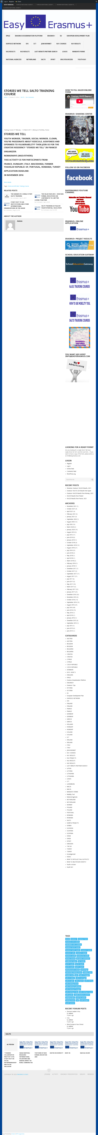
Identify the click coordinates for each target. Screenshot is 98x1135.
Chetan (13, 1134)
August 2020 (71, 522)
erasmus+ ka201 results (73, 950)
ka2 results (81, 961)
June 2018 (70, 553)
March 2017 (70, 587)
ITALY (68, 745)
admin (5, 97)
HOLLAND (70, 724)
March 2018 (70, 561)
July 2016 (69, 607)
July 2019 (69, 535)
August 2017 (71, 576)
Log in (69, 466)
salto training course (72, 983)
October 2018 (71, 542)
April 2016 (70, 615)
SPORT (53, 59)
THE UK (69, 846)
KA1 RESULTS (76, 44)
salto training (89, 981)
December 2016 (71, 594)
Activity (55, 1074)
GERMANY (70, 714)
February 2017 (71, 589)
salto (76, 975)
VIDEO (69, 857)
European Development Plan (78, 36)
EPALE (8, 36)
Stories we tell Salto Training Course (18, 186)
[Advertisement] (47, 76)
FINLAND (69, 703)
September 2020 (72, 519)
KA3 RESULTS (25, 52)
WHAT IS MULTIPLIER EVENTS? (76, 862)
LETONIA (69, 771)
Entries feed (70, 468)
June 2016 (70, 610)
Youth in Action (71, 864)
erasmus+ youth (70, 955)
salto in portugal (81, 978)
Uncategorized (66, 59)
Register (69, 463)
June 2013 (70, 631)
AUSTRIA (69, 638)
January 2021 (71, 516)
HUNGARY (70, 727)
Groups (82, 1074)
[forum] (47, 1074)
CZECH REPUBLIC (72, 664)
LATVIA (69, 768)
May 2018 (70, 555)
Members (90, 1074)
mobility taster (87, 972)
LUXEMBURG (71, 784)
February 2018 (71, 563)
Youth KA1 (82, 59)
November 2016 (71, 597)
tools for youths (81, 997)
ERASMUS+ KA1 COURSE (73, 944)
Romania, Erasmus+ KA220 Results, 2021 (79, 488)
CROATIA (70, 654)
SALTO (43, 59)
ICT (34, 44)
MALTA (69, 786)
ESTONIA (70, 688)
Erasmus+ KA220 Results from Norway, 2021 (80, 493)
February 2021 (71, 514)
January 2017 (71, 592)
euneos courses (70, 958)
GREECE (69, 719)
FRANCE (69, 708)
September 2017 (72, 574)
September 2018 (72, 545)
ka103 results (70, 967)
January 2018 (71, 566)
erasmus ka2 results (83, 955)
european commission (83, 958)
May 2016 (70, 612)
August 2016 (71, 605)
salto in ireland (70, 978)
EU (61, 36)
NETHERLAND (31, 59)
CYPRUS (69, 659)
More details (7, 182)
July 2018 (69, 550)
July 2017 (69, 579)
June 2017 (70, 581)
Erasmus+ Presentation (68, 1074)
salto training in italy (72, 992)
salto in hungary (84, 975)
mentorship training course (74, 972)
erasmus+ (74, 939)
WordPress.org (71, 474)
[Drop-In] (71, 1045)
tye (77, 1000)
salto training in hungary (73, 989)
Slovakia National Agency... (12, 8)
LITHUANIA (70, 773)
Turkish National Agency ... (25, 4)
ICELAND (69, 732)
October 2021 (71, 509)
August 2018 (71, 548)
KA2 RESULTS (10, 52)
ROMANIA (70, 815)
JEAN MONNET (46, 44)
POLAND (69, 807)
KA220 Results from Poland (75, 496)
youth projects (84, 1000)
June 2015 (70, 628)
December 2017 (71, 568)
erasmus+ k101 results (72, 942)
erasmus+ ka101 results (73, 947)
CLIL (68, 1018)
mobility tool (69, 975)
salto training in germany (73, 986)
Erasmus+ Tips (71, 685)
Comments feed (71, 471)
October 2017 (71, 571)
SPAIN (69, 836)
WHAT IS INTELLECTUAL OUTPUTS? (78, 859)
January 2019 (71, 540)
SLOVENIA (70, 831)
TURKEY (69, 849)
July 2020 (69, 524)
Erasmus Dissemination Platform (28, 36)
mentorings (84, 969)
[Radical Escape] (87, 1045)
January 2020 (71, 529)
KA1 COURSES (61, 44)
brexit (67, 939)
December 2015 (71, 620)
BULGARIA (70, 649)
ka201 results (79, 967)
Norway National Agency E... (66, 4)
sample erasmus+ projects (81, 995)
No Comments (30, 97)
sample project (70, 997)
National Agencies (13, 59)
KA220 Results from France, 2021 (77, 498)
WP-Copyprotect (20, 1134)
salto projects (79, 981)
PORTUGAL (70, 812)
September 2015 (72, 623)
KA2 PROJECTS (71, 758)
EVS (27, 44)
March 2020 (70, 527)
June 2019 (70, 537)
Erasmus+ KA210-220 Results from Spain (79, 491)
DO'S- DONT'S (71, 672)
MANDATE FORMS (78, 52)
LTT (68, 781)
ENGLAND (70, 675)
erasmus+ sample (81, 953)
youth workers (70, 1003)
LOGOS (64, 52)
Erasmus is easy (22, 1074)
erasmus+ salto (70, 953)
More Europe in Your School (75, 1024)
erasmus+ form (82, 939)
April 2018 (70, 558)
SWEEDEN (70, 844)
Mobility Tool (71, 794)
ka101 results (70, 964)
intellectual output (71, 961)
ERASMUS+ (51, 36)
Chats (19, 1)
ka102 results (79, 964)
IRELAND (69, 740)
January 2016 (71, 618)
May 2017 (70, 584)
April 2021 (70, 511)
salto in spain (70, 981)
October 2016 (71, 599)
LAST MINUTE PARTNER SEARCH (46, 52)
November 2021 (71, 506)
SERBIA (69, 825)
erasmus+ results (86, 950)
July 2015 (69, 625)
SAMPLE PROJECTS (73, 823)
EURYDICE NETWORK (13, 44)
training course (70, 1000)
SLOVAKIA (70, 828)
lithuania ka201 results (72, 969)
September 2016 (72, 602)
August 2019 (71, 532)
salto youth (69, 995)
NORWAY (69, 805)
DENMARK (70, 670)
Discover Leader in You (73, 1011)
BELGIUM (70, 644)
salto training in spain (86, 992)
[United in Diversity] (56, 1045)
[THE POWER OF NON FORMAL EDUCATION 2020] (41, 1045)
